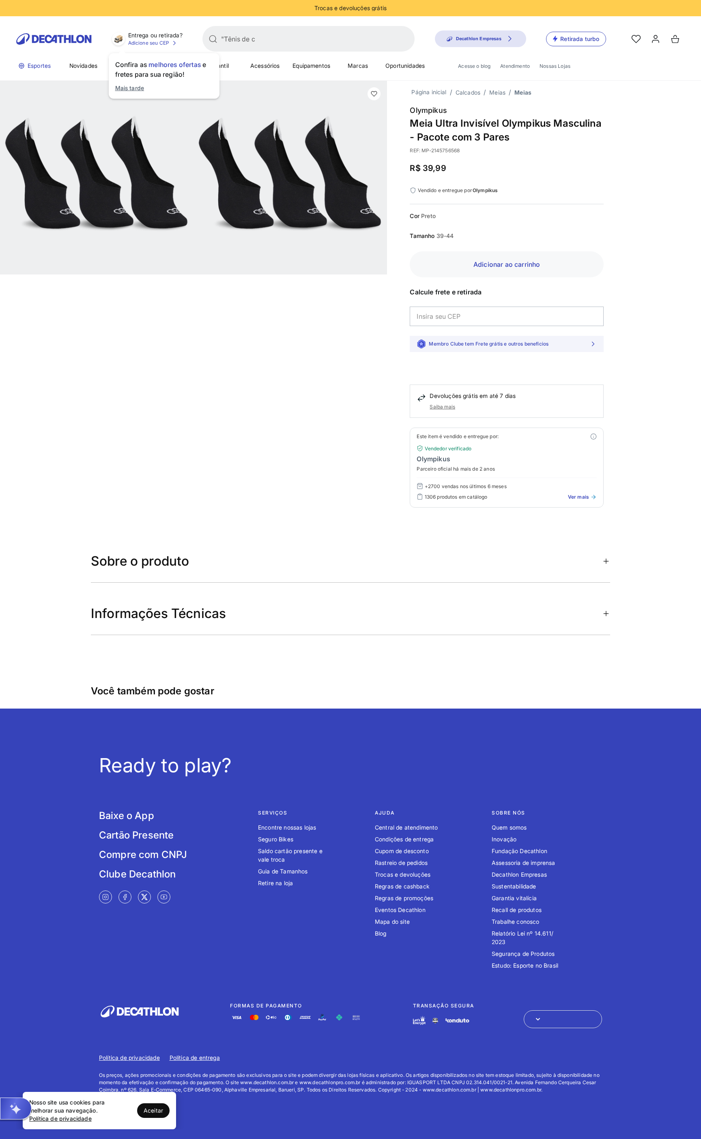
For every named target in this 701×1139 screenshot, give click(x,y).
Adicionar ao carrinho (506, 264)
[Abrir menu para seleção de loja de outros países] (563, 1019)
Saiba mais (442, 407)
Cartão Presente (136, 835)
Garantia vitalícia (514, 898)
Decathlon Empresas (519, 874)
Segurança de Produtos (523, 953)
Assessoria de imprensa (523, 862)
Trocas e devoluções (402, 874)
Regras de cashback (402, 886)
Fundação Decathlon (519, 850)
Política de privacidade (129, 1057)
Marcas (358, 65)
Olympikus (428, 110)
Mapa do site (392, 921)
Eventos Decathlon (400, 909)
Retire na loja (275, 883)
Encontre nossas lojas (287, 827)
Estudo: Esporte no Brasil (525, 965)
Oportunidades (405, 65)
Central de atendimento (406, 827)
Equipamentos (311, 65)
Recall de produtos (517, 909)
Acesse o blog (474, 66)
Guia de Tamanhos (283, 871)
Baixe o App (126, 815)
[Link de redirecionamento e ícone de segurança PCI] (435, 1021)
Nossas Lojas (555, 66)
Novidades (83, 65)
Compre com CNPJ (143, 854)
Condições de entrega (404, 839)
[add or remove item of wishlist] (374, 93)
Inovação (504, 839)
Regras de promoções (404, 898)
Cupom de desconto (402, 850)
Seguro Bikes (275, 839)
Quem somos (509, 827)
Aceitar (153, 1110)
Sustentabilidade (514, 886)
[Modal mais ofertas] (593, 436)
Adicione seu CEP (149, 43)
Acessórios (265, 65)
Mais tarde (129, 87)
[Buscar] (213, 39)
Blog (381, 933)
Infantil (220, 65)
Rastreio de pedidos (401, 862)
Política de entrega (195, 1057)
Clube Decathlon (137, 874)
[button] (16, 1109)
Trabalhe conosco (516, 921)
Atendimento (515, 66)
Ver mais (578, 497)
